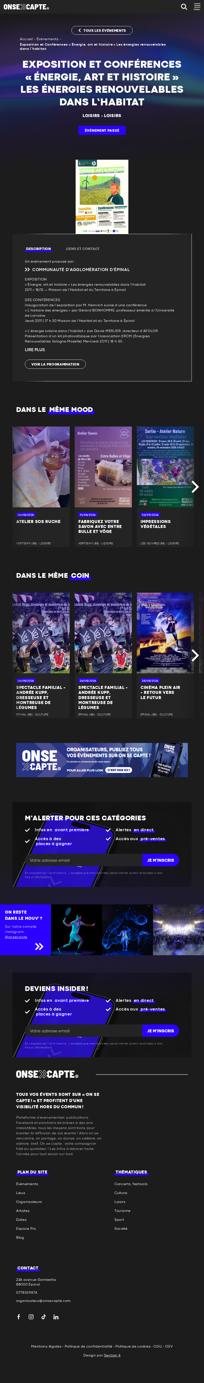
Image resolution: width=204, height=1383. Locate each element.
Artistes (23, 1211)
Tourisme (122, 1211)
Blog (20, 1237)
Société (121, 1228)
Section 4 (112, 1355)
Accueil (26, 39)
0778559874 (26, 1292)
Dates (21, 1220)
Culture (120, 1193)
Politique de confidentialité (89, 1346)
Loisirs (91, 116)
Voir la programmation (55, 364)
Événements (48, 39)
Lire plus (35, 350)
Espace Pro (26, 1228)
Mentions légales (46, 1346)
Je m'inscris (160, 860)
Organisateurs (29, 1202)
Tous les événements (105, 30)
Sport (119, 1220)
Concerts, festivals (131, 1184)
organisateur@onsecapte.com (43, 1301)
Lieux (20, 1193)
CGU (157, 1346)
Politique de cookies (133, 1346)
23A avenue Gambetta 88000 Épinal (36, 1282)
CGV (169, 1346)
